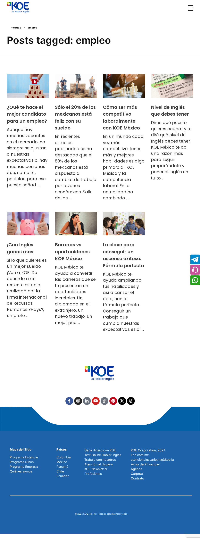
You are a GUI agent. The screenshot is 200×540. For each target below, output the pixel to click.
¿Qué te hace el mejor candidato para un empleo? (27, 114)
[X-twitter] (122, 401)
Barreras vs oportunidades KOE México (72, 251)
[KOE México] (18, 7)
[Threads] (131, 401)
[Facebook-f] (69, 401)
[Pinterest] (113, 401)
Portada (16, 27)
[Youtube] (96, 401)
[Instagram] (78, 401)
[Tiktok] (104, 401)
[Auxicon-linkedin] (87, 401)
